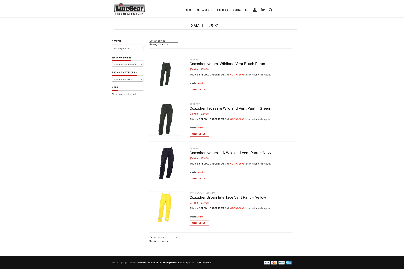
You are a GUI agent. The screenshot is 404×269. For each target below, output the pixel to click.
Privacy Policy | (144, 262)
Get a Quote (204, 10)
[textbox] (127, 64)
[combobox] (127, 64)
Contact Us (240, 10)
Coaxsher (201, 83)
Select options (199, 89)
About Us (222, 10)
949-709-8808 (236, 74)
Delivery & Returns (178, 262)
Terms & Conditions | (160, 262)
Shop (189, 10)
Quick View (158, 87)
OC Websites (205, 262)
